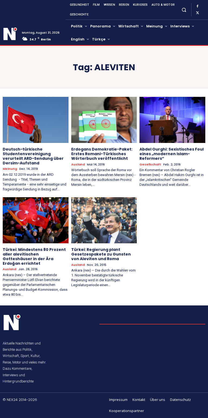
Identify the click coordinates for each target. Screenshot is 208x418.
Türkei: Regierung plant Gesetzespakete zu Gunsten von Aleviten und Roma (101, 254)
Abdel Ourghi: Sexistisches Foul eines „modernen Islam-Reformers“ (171, 153)
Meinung (10, 169)
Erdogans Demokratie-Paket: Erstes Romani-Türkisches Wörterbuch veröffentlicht (101, 153)
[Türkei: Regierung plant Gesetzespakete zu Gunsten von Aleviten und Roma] (104, 220)
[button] (184, 9)
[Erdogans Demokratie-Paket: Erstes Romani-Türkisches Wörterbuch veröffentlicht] (104, 120)
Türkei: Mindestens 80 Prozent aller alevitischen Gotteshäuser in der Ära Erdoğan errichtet (34, 256)
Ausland (78, 164)
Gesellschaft (150, 164)
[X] (197, 13)
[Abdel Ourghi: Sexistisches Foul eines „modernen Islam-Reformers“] (172, 120)
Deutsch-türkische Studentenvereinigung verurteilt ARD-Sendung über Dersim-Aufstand (33, 155)
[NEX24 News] (10, 34)
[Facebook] (197, 6)
